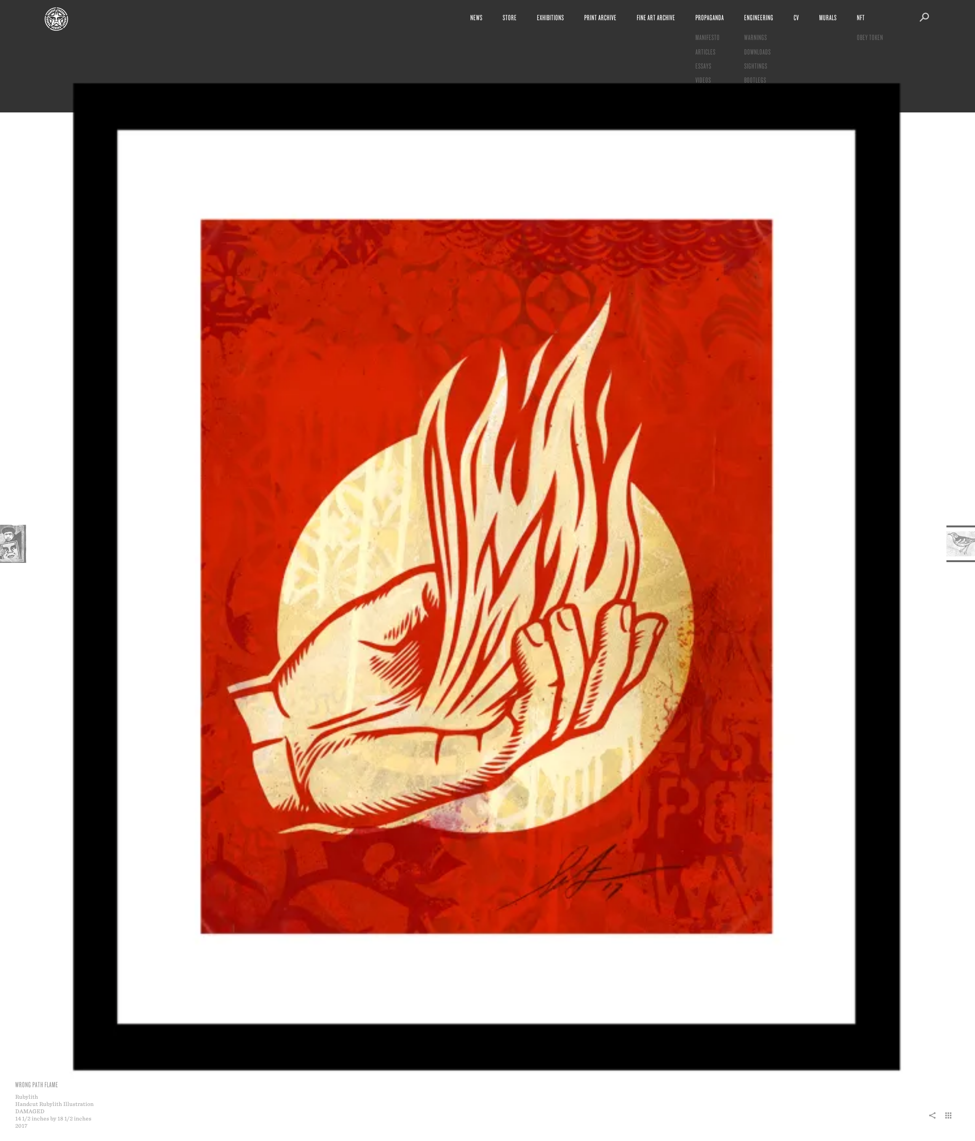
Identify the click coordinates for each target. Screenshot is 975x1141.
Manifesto (707, 37)
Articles (705, 51)
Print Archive (600, 17)
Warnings (755, 37)
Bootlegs (755, 80)
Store (510, 17)
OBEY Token (870, 37)
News (476, 17)
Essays (703, 66)
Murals (828, 17)
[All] (948, 1119)
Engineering (759, 17)
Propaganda (709, 17)
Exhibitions (550, 17)
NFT (861, 17)
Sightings (755, 66)
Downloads (757, 51)
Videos (703, 80)
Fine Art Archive (656, 17)
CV (796, 17)
